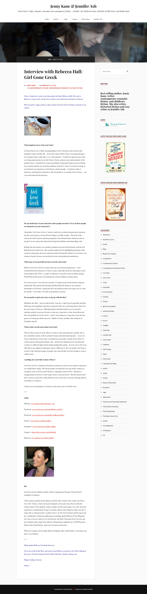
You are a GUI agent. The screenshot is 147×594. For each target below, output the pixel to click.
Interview (106, 330)
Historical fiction (108, 311)
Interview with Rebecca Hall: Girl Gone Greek (53, 74)
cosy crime (106, 277)
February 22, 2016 (49, 85)
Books (56, 19)
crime (105, 282)
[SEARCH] (127, 71)
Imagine (105, 325)
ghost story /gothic (109, 306)
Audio (105, 244)
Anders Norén (87, 589)
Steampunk (107, 397)
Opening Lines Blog (109, 363)
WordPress (68, 589)
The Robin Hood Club (110, 416)
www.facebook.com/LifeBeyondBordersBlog (48, 415)
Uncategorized (108, 426)
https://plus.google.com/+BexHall (44, 432)
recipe (105, 373)
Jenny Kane (85, 19)
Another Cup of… (109, 239)
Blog (104, 249)
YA (104, 435)
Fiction (79, 88)
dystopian (106, 287)
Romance (106, 387)
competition (107, 258)
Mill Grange (107, 349)
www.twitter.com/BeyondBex (40, 421)
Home (47, 19)
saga (104, 392)
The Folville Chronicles (110, 406)
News (105, 354)
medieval (106, 344)
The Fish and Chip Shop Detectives (115, 402)
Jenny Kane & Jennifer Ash (73, 6)
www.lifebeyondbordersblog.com (43, 403)
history (105, 316)
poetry (105, 368)
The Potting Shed (109, 411)
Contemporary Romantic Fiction (62, 88)
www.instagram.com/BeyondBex (44, 426)
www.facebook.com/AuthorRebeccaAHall (47, 409)
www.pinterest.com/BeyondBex (42, 438)
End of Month (107, 292)
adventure (106, 235)
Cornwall (106, 273)
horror (105, 321)
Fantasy (105, 297)
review (105, 378)
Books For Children (109, 254)
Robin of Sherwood (109, 383)
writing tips (107, 430)
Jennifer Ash (98, 19)
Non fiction (107, 359)
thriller (105, 421)
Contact (74, 19)
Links (66, 19)
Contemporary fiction (38, 88)
